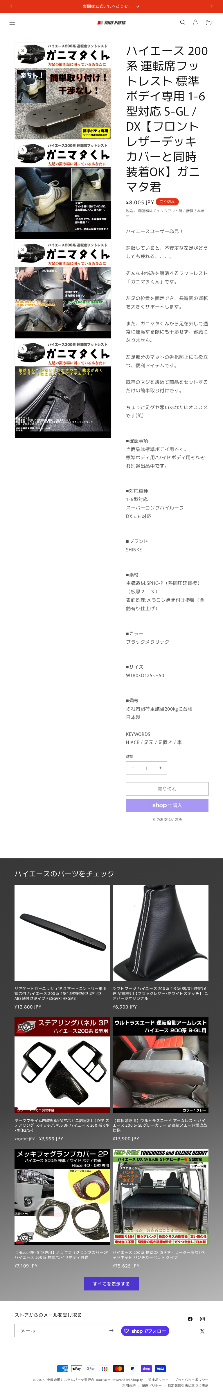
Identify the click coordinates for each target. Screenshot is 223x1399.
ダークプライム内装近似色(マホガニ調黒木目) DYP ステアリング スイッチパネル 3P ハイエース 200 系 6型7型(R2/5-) (62, 1125)
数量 (130, 756)
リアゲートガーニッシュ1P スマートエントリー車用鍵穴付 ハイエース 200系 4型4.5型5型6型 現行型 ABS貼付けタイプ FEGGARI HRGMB (61, 993)
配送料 (143, 210)
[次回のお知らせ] (211, 6)
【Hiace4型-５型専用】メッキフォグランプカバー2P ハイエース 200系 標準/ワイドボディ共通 (61, 1255)
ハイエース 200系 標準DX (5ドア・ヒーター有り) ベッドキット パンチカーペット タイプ (159, 1255)
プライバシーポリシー (191, 1379)
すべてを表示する (111, 1284)
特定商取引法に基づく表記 (188, 1385)
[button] (12, 22)
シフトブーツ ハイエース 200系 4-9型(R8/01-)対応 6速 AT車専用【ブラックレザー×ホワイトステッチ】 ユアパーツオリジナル (160, 993)
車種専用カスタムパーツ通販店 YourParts (79, 1379)
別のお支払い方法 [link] (167, 819)
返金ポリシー (158, 1379)
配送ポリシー (152, 1385)
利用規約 (129, 1385)
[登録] (111, 1330)
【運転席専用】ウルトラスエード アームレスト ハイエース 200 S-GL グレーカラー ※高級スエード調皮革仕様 (160, 1125)
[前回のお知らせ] (11, 6)
